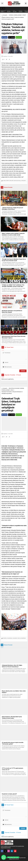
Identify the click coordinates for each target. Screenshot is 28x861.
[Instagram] (8, 851)
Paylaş (5, 37)
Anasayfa (5, 15)
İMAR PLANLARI (9, 180)
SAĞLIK (12, 390)
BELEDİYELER (12, 388)
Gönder (19, 37)
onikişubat (23, 180)
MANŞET (20, 15)
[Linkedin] (12, 851)
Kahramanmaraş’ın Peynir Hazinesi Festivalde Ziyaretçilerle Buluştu (17, 8)
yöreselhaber (23, 638)
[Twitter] (5, 851)
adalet (4, 180)
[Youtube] (15, 851)
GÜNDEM (11, 15)
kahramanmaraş (17, 180)
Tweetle (12, 37)
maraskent (15, 638)
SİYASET (24, 15)
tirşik (19, 638)
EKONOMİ (17, 388)
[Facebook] (2, 851)
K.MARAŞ (15, 15)
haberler (5, 638)
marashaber (9, 638)
